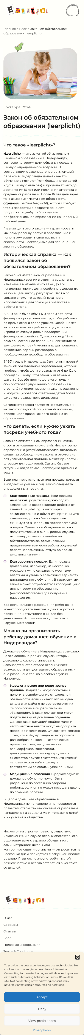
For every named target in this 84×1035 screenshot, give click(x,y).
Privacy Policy (42, 1030)
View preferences (42, 1021)
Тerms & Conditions (18, 951)
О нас (7, 918)
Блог (23, 29)
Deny (42, 1009)
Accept (42, 997)
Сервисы (10, 925)
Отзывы (9, 931)
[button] (77, 957)
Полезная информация (21, 945)
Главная (9, 29)
